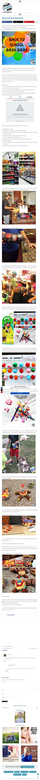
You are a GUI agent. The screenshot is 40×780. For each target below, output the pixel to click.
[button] (20, 386)
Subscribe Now (20, 393)
